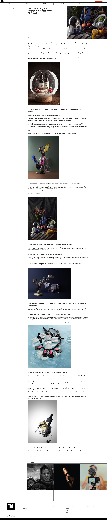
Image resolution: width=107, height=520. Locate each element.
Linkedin (67, 510)
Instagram (67, 508)
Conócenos (62, 3)
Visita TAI (104, 1)
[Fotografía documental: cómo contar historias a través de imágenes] (40, 482)
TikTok (67, 512)
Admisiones (44, 3)
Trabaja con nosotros (69, 514)
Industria (98, 3)
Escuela (80, 3)
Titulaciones (27, 3)
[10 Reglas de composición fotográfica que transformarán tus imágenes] (67, 482)
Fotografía (44, 42)
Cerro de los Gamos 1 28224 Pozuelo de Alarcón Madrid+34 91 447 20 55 (91, 509)
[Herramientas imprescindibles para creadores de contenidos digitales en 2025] (93, 482)
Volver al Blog (13, 8)
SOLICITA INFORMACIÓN (98, 1)
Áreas (9, 3)
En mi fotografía (31, 317)
